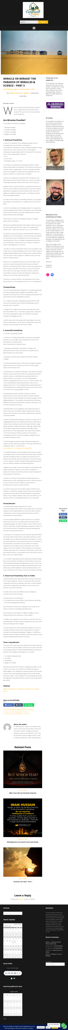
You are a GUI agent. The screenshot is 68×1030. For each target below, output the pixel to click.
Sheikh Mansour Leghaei (19, 93)
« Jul (4, 1018)
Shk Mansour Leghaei (11, 89)
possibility (18, 713)
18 (11, 1008)
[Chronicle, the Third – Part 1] (22, 861)
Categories (48, 961)
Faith (5, 709)
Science (26, 713)
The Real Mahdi (58, 946)
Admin (47, 942)
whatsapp (29, 705)
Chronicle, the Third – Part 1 (22, 882)
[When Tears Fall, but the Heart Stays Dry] (22, 769)
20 (16, 1008)
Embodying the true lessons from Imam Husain (22, 842)
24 (8, 1011)
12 (14, 1004)
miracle (31, 709)
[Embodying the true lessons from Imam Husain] (22, 817)
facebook (9, 705)
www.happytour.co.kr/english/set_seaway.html (17, 448)
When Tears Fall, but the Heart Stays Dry (22, 793)
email (19, 705)
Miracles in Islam (8, 713)
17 (8, 1008)
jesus (24, 709)
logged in (21, 899)
